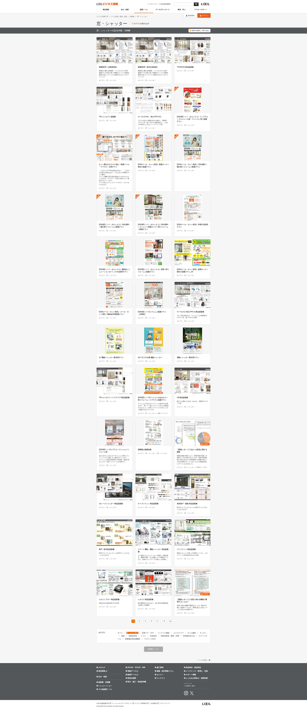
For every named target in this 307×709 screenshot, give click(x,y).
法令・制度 (102, 677)
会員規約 (154, 703)
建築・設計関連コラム (165, 671)
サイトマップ (165, 703)
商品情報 (101, 671)
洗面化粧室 (133, 636)
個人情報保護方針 (103, 703)
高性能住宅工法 (189, 636)
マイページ (153, 4)
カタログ (101, 667)
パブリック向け (150, 639)
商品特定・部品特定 (193, 667)
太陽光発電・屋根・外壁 (170, 636)
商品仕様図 (132, 678)
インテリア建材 (164, 633)
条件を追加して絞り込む (200, 30)
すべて (120, 633)
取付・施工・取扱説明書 (137, 682)
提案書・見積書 (104, 682)
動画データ (132, 675)
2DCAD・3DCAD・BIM (136, 667)
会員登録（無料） (190, 686)
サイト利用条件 (141, 703)
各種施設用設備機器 (132, 639)
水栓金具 (153, 636)
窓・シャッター (132, 633)
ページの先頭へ (202, 660)
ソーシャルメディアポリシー (122, 703)
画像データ (132, 671)
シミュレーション (105, 686)
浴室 (123, 636)
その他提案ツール (105, 689)
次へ (171, 621)
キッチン (203, 633)
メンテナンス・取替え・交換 (197, 671)
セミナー (160, 675)
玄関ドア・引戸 (148, 633)
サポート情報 (191, 675)
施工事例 (160, 667)
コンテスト (161, 678)
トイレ (143, 636)
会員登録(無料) (165, 4)
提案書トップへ (153, 649)
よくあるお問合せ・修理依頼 (197, 678)
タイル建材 (191, 633)
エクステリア (178, 633)
